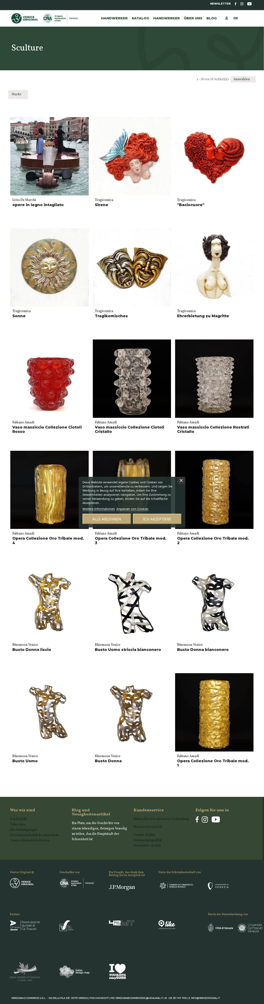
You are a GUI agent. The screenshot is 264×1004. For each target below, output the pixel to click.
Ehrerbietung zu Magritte (203, 316)
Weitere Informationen (98, 508)
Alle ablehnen (106, 518)
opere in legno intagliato (38, 205)
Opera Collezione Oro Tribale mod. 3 (130, 540)
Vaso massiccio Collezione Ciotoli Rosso (47, 429)
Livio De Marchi (24, 200)
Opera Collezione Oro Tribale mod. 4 (48, 540)
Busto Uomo (25, 761)
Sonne (19, 316)
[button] (166, 18)
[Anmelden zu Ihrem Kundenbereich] (228, 18)
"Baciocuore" (190, 205)
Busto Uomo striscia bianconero (128, 649)
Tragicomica (104, 200)
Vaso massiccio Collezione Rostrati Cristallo (213, 429)
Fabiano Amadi (23, 422)
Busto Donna (108, 761)
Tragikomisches (111, 316)
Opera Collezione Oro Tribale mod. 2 (213, 540)
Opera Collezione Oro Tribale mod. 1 (213, 763)
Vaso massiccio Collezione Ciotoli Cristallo (129, 429)
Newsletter (220, 3)
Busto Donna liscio (31, 649)
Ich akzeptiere (157, 518)
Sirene (101, 205)
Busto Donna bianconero (203, 649)
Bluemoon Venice (25, 645)
